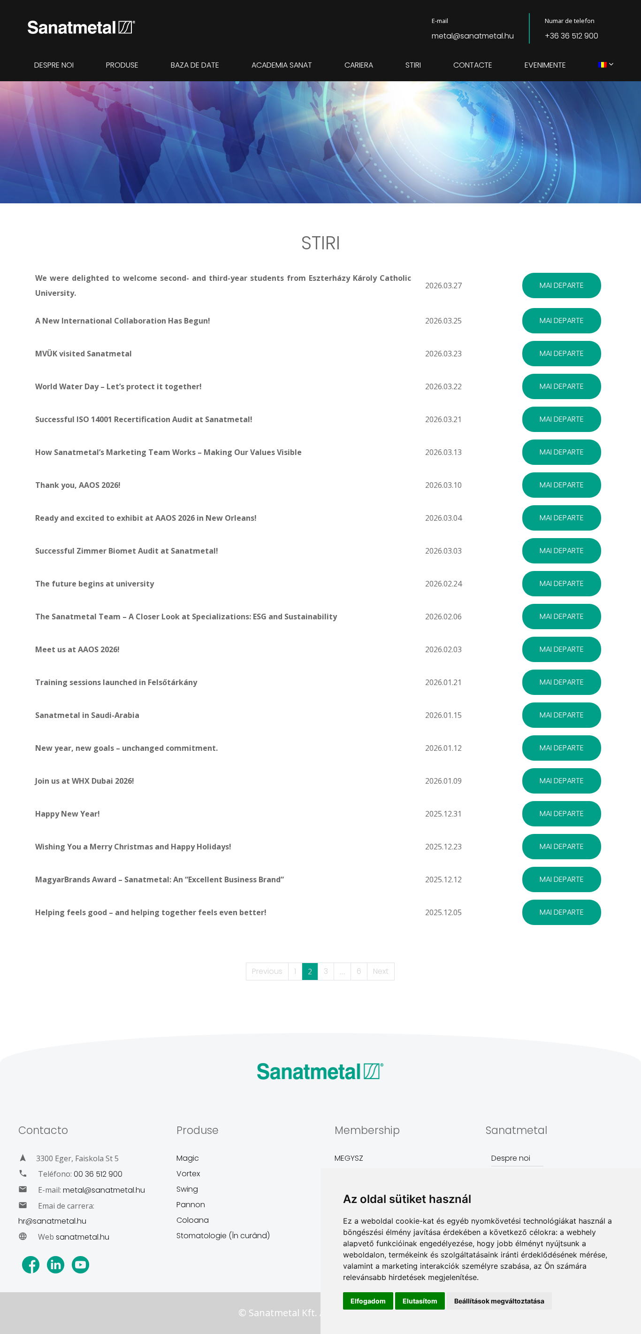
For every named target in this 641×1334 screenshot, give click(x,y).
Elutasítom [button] (420, 1301)
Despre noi (54, 65)
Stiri (413, 65)
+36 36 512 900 (571, 36)
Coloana (192, 1220)
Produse (122, 65)
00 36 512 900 (98, 1174)
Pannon (190, 1204)
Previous (267, 971)
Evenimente (545, 65)
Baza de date (195, 65)
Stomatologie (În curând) (223, 1235)
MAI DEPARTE (562, 285)
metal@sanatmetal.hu (473, 36)
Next (381, 971)
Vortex (188, 1173)
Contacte (472, 65)
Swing (187, 1189)
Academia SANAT (282, 65)
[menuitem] (602, 65)
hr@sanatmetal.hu (52, 1221)
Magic (187, 1158)
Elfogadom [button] (368, 1301)
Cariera (358, 65)
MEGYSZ (349, 1158)
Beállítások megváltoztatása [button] (499, 1301)
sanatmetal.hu (82, 1237)
